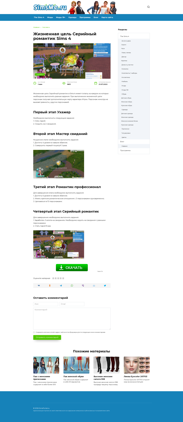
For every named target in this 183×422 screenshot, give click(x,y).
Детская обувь (126, 98)
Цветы (124, 137)
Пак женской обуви (73, 376)
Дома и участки (127, 65)
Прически (125, 129)
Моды (50, 17)
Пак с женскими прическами (41, 377)
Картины (124, 60)
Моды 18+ (60, 17)
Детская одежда (127, 113)
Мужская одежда (127, 125)
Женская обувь (126, 102)
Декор (124, 57)
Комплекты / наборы (129, 73)
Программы (85, 17)
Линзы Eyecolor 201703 (135, 376)
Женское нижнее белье (129, 121)
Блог (96, 17)
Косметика (126, 77)
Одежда (72, 17)
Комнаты (125, 69)
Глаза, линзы (126, 52)
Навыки (124, 146)
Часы (123, 48)
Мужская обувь (126, 105)
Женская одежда (127, 117)
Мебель (125, 81)
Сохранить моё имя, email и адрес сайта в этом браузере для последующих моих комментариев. (70, 332)
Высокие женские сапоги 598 (103, 377)
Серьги (123, 44)
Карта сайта (107, 17)
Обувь (124, 94)
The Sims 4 (39, 17)
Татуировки (126, 133)
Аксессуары (126, 41)
